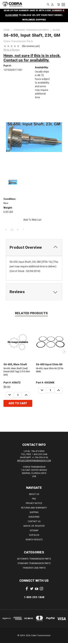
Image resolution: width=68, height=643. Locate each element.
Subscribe (34, 517)
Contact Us (34, 521)
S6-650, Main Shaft (15, 364)
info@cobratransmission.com (34, 460)
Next (64, 351)
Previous (4, 351)
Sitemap (34, 530)
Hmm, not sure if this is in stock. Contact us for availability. (32, 58)
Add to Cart (18, 403)
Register (40, 526)
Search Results (34, 539)
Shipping (34, 512)
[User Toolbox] (52, 4)
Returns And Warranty (34, 508)
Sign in (27, 526)
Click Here (11, 15)
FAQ (34, 498)
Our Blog (34, 535)
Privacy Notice (34, 503)
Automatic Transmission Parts (34, 559)
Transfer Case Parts (34, 568)
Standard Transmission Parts (34, 563)
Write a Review (11, 49)
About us (34, 494)
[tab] (34, 247)
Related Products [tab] (31, 313)
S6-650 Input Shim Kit (49, 364)
